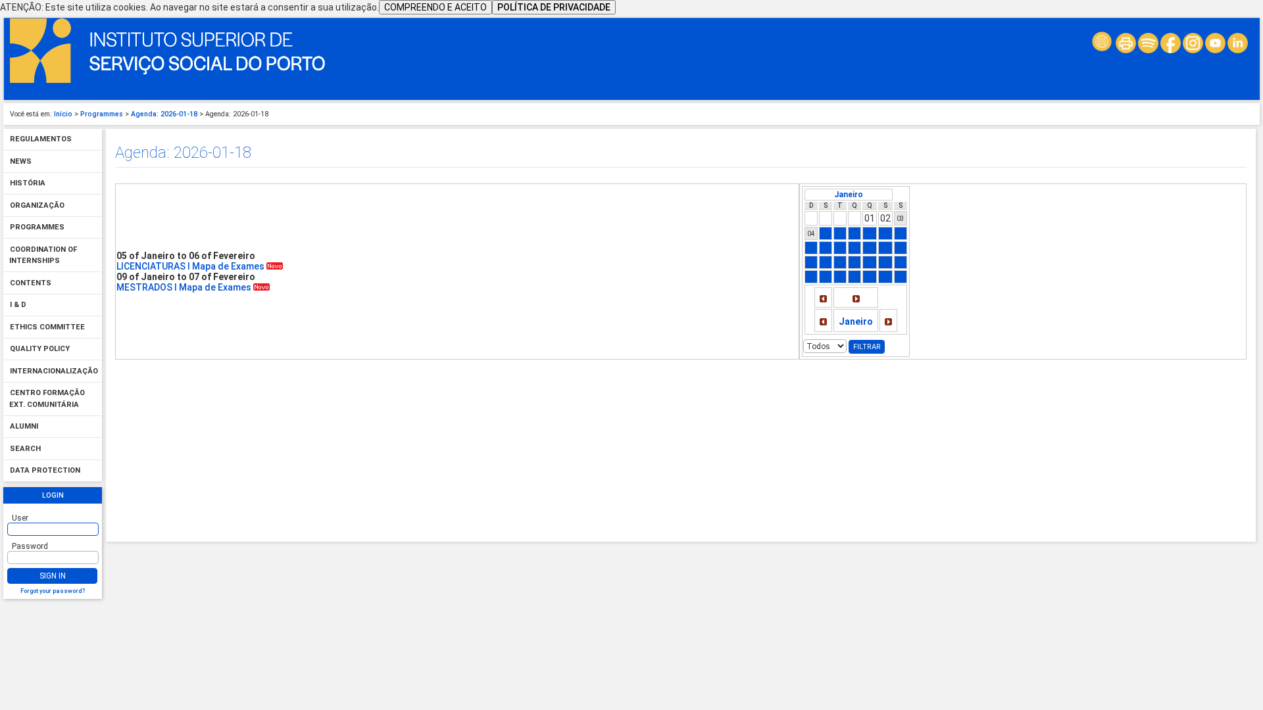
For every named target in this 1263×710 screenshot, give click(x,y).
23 (885, 262)
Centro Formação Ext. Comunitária (47, 399)
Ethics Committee (47, 327)
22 (869, 262)
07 (854, 233)
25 (811, 277)
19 (825, 262)
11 (811, 248)
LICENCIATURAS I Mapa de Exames (191, 266)
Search (25, 448)
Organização (37, 205)
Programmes (101, 114)
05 (825, 233)
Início (63, 114)
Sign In (52, 575)
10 (900, 233)
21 (854, 262)
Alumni (24, 427)
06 (840, 233)
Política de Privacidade (553, 7)
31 (900, 277)
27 (840, 277)
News (21, 161)
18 (811, 262)
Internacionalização (54, 371)
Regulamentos (41, 139)
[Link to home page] (167, 80)
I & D (18, 305)
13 (840, 248)
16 (885, 248)
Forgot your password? (52, 591)
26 (825, 277)
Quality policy (40, 349)
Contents (30, 283)
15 (869, 248)
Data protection (45, 471)
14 (854, 248)
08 (869, 233)
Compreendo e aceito (435, 7)
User (20, 518)
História (27, 183)
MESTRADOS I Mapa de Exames (184, 287)
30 (885, 277)
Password (30, 546)
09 (885, 233)
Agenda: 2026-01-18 (164, 114)
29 (869, 277)
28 (854, 277)
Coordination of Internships (43, 255)
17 (900, 248)
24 (900, 262)
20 (840, 262)
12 (825, 248)
